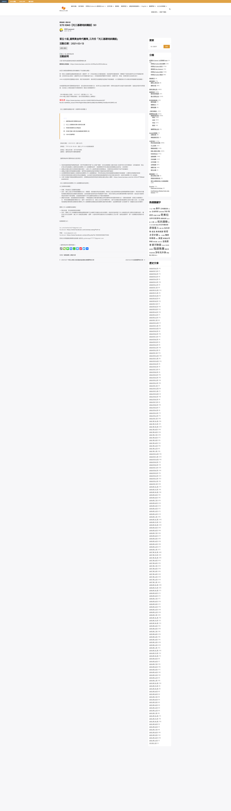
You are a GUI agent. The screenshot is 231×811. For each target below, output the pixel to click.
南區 (153, 117)
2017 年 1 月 (153, 582)
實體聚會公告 (155, 129)
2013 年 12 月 (153, 683)
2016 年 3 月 (153, 609)
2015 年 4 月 (153, 639)
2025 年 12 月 (153, 290)
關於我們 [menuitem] (31, 1)
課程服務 (62, 22)
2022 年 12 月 (154, 388)
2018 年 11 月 (153, 522)
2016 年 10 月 (153, 590)
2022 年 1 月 (153, 418)
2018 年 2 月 (153, 547)
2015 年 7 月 (153, 631)
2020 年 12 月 (154, 454)
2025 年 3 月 (153, 315)
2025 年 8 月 (153, 301)
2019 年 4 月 (153, 508)
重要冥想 (124, 6)
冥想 (166, 211)
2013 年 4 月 (153, 705)
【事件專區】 (153, 111)
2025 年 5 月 (153, 309)
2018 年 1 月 (153, 549)
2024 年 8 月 (153, 334)
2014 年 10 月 (153, 656)
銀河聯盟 (156, 244)
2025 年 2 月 (153, 317)
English (151, 186)
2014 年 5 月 (153, 669)
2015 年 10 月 (153, 623)
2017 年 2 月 (153, 579)
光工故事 (153, 145)
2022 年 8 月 (153, 399)
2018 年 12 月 (153, 519)
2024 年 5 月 (153, 342)
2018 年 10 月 (153, 525)
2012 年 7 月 (153, 729)
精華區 (117, 6)
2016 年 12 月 (153, 585)
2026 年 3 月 (153, 282)
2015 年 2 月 (153, 645)
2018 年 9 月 (153, 527)
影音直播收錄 (153, 100)
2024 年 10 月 (154, 328)
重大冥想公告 (155, 96)
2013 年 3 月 (153, 708)
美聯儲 (165, 238)
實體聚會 (151, 6)
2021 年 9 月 (153, 429)
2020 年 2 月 (153, 481)
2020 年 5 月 (153, 473)
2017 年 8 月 (153, 563)
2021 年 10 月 (153, 427)
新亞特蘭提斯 (163, 225)
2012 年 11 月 (153, 719)
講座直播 (153, 102)
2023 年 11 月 (153, 358)
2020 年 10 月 (154, 459)
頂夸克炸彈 (160, 252)
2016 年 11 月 (153, 588)
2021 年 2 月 (153, 448)
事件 (158, 208)
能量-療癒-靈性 (155, 151)
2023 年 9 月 (153, 364)
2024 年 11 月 (153, 326)
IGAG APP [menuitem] (22, 1)
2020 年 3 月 (153, 478)
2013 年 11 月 (153, 686)
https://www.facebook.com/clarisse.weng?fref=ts (83, 229)
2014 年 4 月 (153, 672)
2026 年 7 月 (153, 271)
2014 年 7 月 (153, 664)
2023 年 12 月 (154, 356)
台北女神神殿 (161, 6)
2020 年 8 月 (153, 465)
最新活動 (74, 6)
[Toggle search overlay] (170, 9)
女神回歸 (153, 164)
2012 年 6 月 (153, 732)
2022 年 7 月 (153, 402)
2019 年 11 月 (153, 489)
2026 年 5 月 (153, 276)
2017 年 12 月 (153, 552)
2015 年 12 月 (153, 618)
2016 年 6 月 (153, 601)
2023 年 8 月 (153, 366)
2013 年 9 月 (153, 691)
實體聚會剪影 (155, 115)
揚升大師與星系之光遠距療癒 (159, 181)
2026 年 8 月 (153, 268)
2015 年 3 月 (153, 642)
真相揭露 (159, 232)
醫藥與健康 (154, 148)
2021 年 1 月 (153, 451)
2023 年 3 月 (153, 380)
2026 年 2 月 (153, 285)
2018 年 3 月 (153, 544)
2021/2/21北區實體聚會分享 (134, 260)
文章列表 (109, 6)
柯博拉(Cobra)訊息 (157, 66)
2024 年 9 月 (153, 331)
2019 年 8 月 (153, 497)
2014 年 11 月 (153, 653)
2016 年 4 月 (153, 607)
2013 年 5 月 (153, 702)
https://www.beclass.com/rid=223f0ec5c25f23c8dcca (88, 64)
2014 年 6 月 (153, 667)
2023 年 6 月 (153, 372)
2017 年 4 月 (153, 574)
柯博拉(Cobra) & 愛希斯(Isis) (95, 6)
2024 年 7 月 (153, 336)
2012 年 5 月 (153, 735)
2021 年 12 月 (153, 421)
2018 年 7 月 (153, 533)
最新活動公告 (153, 89)
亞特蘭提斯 (164, 209)
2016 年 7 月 (153, 598)
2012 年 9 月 (153, 724)
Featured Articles (156, 188)
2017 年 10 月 (153, 558)
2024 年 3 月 (153, 347)
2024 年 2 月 (153, 350)
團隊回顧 (153, 107)
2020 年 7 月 (153, 467)
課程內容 (68, 22)
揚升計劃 (153, 170)
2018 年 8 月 (153, 530)
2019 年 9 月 (153, 495)
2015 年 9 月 (153, 626)
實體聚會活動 (153, 114)
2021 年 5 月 (153, 440)
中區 (153, 122)
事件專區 (81, 6)
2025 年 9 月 (153, 298)
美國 (160, 238)
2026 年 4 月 (153, 279)
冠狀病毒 (161, 211)
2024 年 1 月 (153, 353)
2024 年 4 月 (153, 345)
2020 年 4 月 (153, 476)
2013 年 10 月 (153, 688)
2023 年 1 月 (153, 386)
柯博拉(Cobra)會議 (157, 74)
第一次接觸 (162, 235)
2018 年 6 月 (153, 536)
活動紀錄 (153, 134)
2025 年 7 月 (153, 304)
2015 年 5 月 (153, 637)
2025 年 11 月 (153, 293)
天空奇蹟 (153, 162)
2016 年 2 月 (153, 612)
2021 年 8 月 (153, 432)
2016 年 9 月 (153, 593)
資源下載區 (163, 12)
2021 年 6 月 (153, 437)
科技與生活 (154, 153)
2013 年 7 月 (153, 697)
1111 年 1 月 (153, 743)
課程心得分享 (155, 83)
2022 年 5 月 (153, 407)
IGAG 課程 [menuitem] (13, 1)
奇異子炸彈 (156, 215)
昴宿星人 (154, 227)
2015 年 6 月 (153, 634)
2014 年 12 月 (153, 650)
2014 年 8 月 (153, 661)
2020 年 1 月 (153, 484)
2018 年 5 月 (153, 538)
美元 (157, 238)
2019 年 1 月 (153, 517)
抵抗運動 (162, 221)
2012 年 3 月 (153, 740)
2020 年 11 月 (153, 457)
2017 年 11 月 (153, 555)
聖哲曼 (155, 241)
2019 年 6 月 (153, 503)
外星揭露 (153, 159)
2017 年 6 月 (153, 568)
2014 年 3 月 (153, 675)
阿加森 (163, 245)
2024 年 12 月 (154, 323)
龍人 (156, 255)
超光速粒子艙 (155, 175)
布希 (156, 222)
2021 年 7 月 (153, 435)
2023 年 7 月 (153, 369)
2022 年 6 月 (153, 405)
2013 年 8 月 (153, 694)
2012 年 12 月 (153, 716)
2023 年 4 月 (153, 377)
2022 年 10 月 (154, 394)
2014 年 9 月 (153, 658)
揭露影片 (153, 104)
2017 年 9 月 (153, 560)
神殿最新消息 (155, 137)
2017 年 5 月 (153, 571)
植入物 (162, 228)
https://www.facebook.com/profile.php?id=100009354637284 (88, 235)
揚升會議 (156, 225)
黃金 (167, 252)
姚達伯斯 (164, 218)
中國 (154, 208)
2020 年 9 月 (153, 462)
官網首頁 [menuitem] (4, 1)
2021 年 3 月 (153, 446)
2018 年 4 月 (153, 541)
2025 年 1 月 (153, 320)
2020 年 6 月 (153, 470)
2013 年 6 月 (153, 699)
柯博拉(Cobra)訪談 (157, 72)
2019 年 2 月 (153, 514)
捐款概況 (152, 78)
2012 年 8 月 (153, 727)
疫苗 (153, 232)
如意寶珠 (156, 218)
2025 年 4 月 (153, 312)
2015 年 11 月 (153, 620)
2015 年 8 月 (153, 628)
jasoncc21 (71, 29)
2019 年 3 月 (153, 511)
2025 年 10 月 (153, 296)
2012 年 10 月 (153, 721)
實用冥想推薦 (155, 93)
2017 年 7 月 (153, 566)
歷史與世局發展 (155, 143)
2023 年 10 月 (154, 361)
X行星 (150, 208)
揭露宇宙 (153, 167)
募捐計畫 (154, 12)
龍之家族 (152, 255)
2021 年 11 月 (153, 424)
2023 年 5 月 (153, 375)
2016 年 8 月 (153, 596)
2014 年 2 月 (153, 678)
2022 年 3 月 (153, 413)
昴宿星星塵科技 (155, 178)
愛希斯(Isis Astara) (157, 69)
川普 (152, 222)
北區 (153, 120)
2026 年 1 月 (153, 287)
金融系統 (160, 241)
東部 (153, 125)
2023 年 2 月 (153, 383)
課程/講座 (63, 48)
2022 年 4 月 (153, 410)
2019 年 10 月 (153, 492)
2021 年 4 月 (153, 443)
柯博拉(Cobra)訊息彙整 (158, 63)
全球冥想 (155, 211)
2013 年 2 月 (153, 710)
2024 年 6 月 (153, 339)
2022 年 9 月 (153, 396)
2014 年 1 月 (153, 680)
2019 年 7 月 (153, 500)
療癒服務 (152, 174)
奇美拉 (165, 214)
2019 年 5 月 (153, 506)
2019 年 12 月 (153, 487)
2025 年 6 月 (153, 306)
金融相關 (153, 156)
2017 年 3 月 (153, 577)
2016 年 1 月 (153, 615)
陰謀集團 (159, 248)
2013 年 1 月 (153, 713)
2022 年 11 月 (153, 391)
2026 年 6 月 (153, 274)
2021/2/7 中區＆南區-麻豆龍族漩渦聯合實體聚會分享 (77, 260)
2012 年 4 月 (153, 738)
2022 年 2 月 (153, 416)
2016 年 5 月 (153, 604)
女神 (151, 218)
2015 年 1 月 (153, 648)
